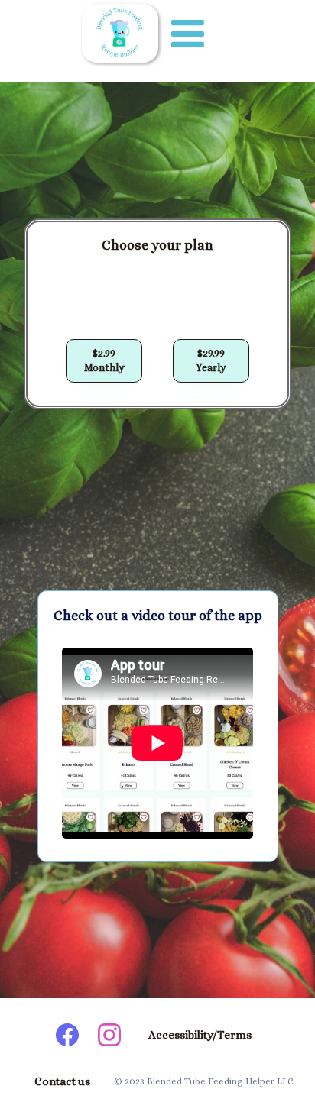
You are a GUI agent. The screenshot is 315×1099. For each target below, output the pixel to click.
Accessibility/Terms (200, 1035)
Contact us (62, 1081)
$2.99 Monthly (104, 360)
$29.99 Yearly (211, 360)
